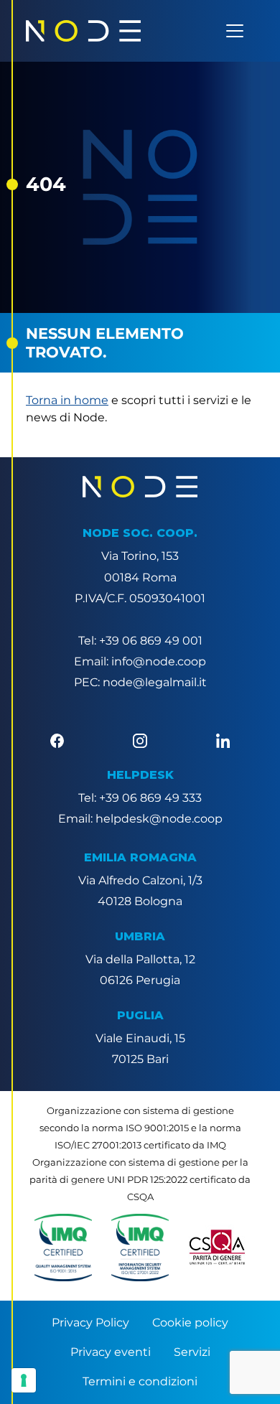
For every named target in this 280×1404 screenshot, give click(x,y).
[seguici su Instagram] (139, 740)
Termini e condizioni (140, 1381)
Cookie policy (190, 1322)
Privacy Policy (90, 1322)
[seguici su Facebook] (57, 740)
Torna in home (67, 400)
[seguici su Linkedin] (223, 740)
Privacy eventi (110, 1352)
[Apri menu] (234, 31)
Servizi (192, 1352)
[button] (63, 1247)
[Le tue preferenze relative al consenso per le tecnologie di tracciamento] (23, 1380)
